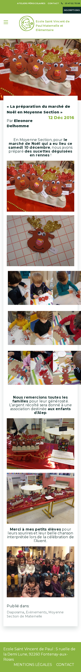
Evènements (36, 612)
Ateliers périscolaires (31, 3)
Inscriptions (72, 10)
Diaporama (15, 612)
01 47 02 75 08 (72, 3)
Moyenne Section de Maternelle (35, 614)
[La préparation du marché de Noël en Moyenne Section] (40, 69)
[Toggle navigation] (6, 22)
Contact (53, 3)
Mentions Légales (33, 664)
